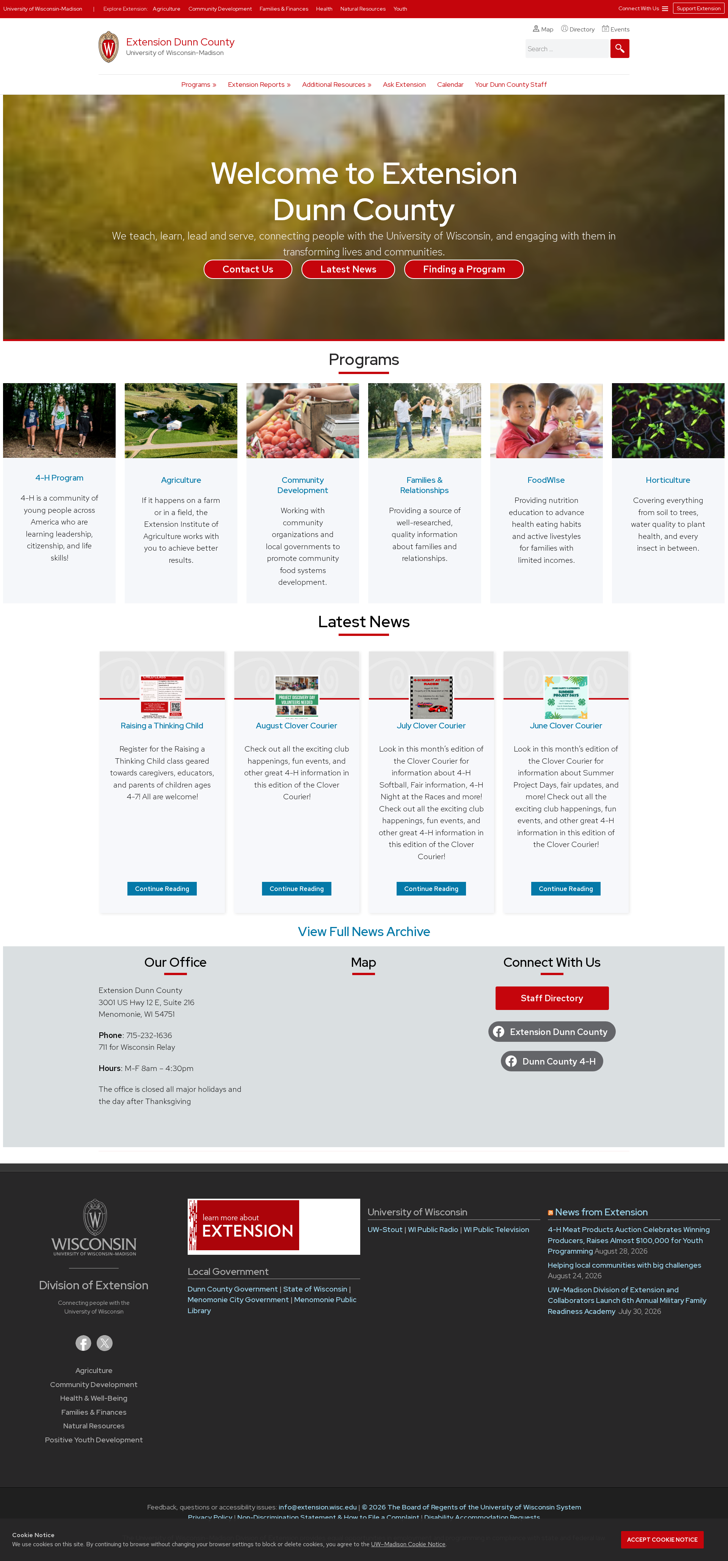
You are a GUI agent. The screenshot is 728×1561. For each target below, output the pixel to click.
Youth (400, 8)
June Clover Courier (566, 725)
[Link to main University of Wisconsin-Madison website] (93, 1253)
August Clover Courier (296, 725)
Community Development (303, 485)
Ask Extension (404, 84)
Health (325, 8)
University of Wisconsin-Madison (42, 8)
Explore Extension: (126, 8)
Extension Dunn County (180, 42)
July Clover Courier (431, 725)
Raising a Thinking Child (162, 725)
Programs (195, 84)
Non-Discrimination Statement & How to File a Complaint (328, 1517)
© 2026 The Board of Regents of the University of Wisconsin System (471, 1507)
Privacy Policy (210, 1517)
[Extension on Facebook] (84, 1348)
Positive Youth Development (94, 1440)
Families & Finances (94, 1412)
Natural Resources (94, 1426)
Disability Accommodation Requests (482, 1517)
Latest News (348, 269)
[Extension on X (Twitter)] (105, 1348)
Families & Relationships (424, 485)
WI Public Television (496, 1229)
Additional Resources (334, 84)
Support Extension (699, 8)
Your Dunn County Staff (511, 84)
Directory (582, 29)
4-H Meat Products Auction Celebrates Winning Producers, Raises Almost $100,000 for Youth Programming (629, 1240)
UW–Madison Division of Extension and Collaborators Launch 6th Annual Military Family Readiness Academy (627, 1300)
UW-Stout (385, 1229)
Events (620, 29)
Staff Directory (552, 998)
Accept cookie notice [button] (662, 1540)
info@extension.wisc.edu (318, 1507)
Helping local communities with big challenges (624, 1265)
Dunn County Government (233, 1289)
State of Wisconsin (316, 1289)
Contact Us (248, 269)
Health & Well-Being (93, 1398)
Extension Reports (256, 84)
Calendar (450, 84)
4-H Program (59, 478)
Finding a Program (464, 269)
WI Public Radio (433, 1229)
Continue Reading (162, 889)
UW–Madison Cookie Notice (408, 1544)
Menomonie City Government (239, 1299)
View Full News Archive (364, 931)
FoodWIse (546, 480)
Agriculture (181, 480)
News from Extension (601, 1212)
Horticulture (668, 480)
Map (547, 29)
